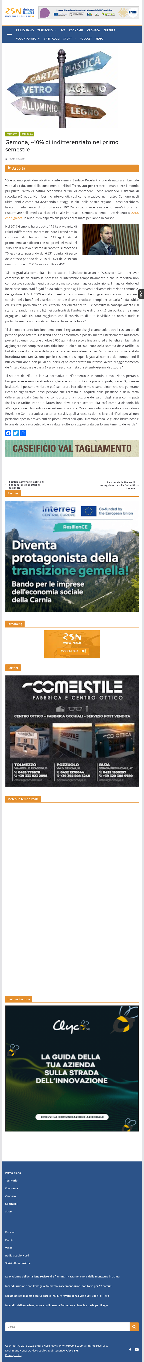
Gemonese (12, 134)
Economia (76, 30)
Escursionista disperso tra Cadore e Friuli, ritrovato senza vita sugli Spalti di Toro (57, 1296)
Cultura (109, 30)
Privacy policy (13, 1355)
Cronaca (93, 30)
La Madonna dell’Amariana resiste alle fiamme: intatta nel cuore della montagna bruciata (62, 1276)
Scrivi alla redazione (18, 1263)
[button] (55, 30)
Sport (67, 38)
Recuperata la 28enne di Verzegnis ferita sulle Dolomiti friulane (117, 485)
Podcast (86, 38)
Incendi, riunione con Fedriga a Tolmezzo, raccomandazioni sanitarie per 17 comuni (58, 1286)
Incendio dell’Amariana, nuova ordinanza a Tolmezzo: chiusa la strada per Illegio (56, 1305)
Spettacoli (52, 38)
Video (99, 38)
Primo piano (25, 30)
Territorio (45, 30)
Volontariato (26, 38)
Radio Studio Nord (17, 1255)
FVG (63, 30)
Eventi (9, 1240)
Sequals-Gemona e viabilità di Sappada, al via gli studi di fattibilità (26, 484)
